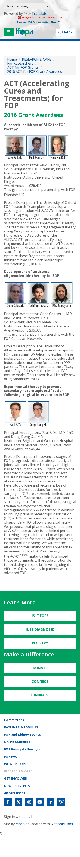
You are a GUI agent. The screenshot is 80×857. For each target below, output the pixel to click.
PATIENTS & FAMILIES (21, 727)
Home (12, 59)
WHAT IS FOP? (15, 764)
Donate (40, 667)
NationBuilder (62, 823)
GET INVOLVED (15, 778)
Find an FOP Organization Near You (40, 22)
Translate (39, 13)
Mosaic (21, 823)
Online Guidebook (18, 741)
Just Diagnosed (40, 629)
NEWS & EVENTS (17, 786)
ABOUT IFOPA (15, 793)
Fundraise (40, 695)
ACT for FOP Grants (23, 67)
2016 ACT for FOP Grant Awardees (34, 71)
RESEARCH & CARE (36, 59)
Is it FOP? (40, 615)
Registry (40, 643)
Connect (40, 681)
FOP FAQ (10, 756)
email (27, 816)
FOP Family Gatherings (22, 749)
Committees (14, 720)
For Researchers (20, 63)
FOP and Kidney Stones (22, 734)
